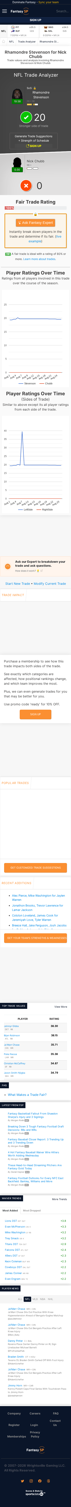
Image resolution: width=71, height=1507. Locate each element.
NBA (42, 1299)
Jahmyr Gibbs (11, 1026)
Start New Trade (17, 584)
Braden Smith (16, 1356)
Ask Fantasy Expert (37, 223)
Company (14, 1413)
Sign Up (35, 20)
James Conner (13, 1273)
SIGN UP (35, 146)
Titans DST (11, 1244)
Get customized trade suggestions (35, 867)
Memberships (15, 1436)
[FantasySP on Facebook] (39, 1481)
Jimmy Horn (15, 1385)
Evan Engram (13, 1278)
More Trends (59, 1199)
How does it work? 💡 (27, 570)
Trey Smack (12, 1238)
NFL (3, 31)
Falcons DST (12, 1249)
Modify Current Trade (50, 584)
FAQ (56, 1413)
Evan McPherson (15, 1226)
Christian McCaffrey (14, 1063)
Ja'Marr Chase (12, 1044)
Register (14, 1425)
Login (34, 1425)
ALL (20, 1299)
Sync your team (48, 2)
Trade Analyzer (27, 41)
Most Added (10, 1210)
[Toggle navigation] (5, 11)
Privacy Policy (35, 1434)
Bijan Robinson (12, 1035)
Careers (35, 1413)
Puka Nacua (10, 1054)
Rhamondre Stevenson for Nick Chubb (50, 41)
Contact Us (55, 1423)
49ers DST (11, 1255)
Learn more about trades (39, 259)
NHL (50, 1299)
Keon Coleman (13, 1261)
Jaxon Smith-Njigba (14, 1072)
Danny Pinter (15, 1340)
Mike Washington (15, 1232)
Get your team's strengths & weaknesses (37, 938)
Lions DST (11, 1220)
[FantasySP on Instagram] (31, 1481)
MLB (35, 1299)
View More (60, 1006)
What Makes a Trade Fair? (27, 1095)
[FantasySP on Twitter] (22, 1481)
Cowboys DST (13, 1267)
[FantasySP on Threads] (48, 1481)
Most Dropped (32, 1210)
